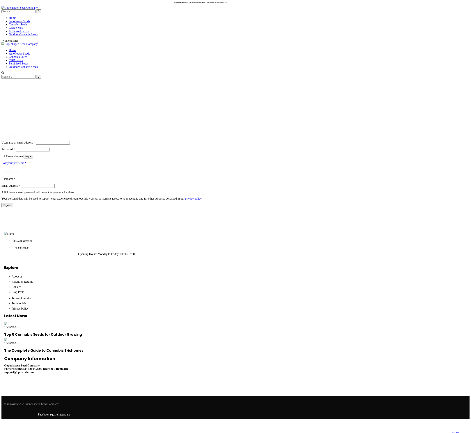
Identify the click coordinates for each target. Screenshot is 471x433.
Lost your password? (13, 163)
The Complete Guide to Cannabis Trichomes (44, 350)
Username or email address (18, 142)
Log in (28, 156)
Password (8, 149)
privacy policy (193, 198)
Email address (10, 185)
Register (7, 205)
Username (8, 178)
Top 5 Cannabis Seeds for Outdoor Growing (43, 334)
